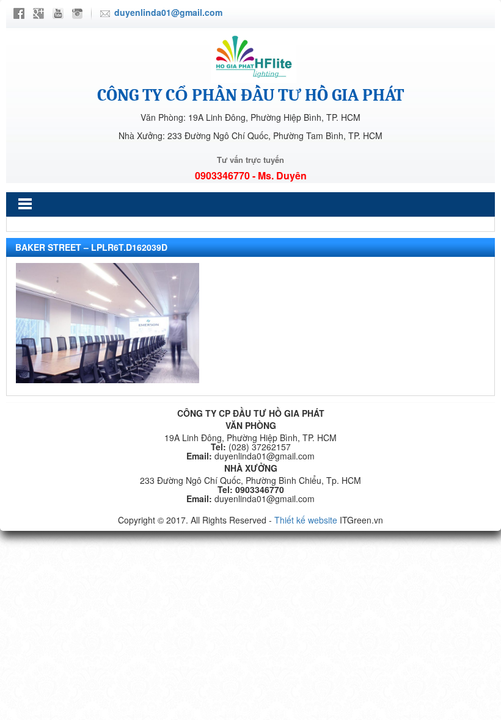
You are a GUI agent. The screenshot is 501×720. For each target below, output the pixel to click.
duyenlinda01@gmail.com (168, 12)
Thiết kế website (305, 520)
